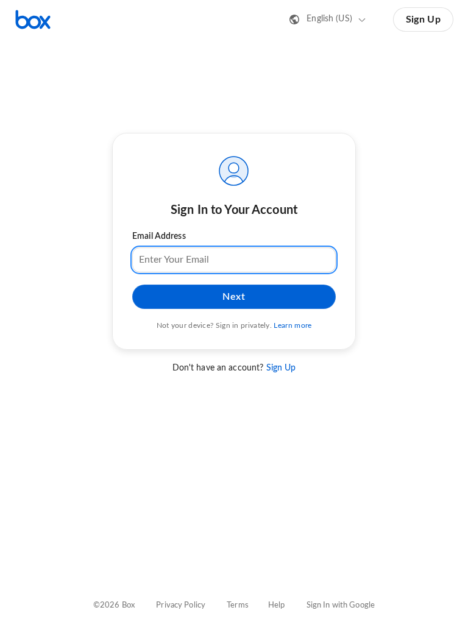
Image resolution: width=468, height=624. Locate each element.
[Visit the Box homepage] (33, 19)
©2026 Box (114, 605)
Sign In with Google (341, 605)
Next (233, 297)
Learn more (292, 325)
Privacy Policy (180, 605)
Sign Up (423, 19)
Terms (238, 605)
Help (276, 605)
